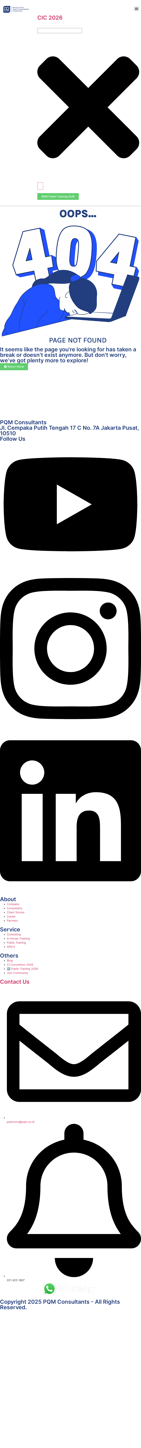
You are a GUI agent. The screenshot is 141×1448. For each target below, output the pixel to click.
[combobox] (59, 30)
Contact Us (15, 981)
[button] (136, 9)
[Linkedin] (70, 890)
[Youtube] (70, 566)
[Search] (40, 186)
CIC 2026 (50, 17)
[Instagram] (70, 728)
